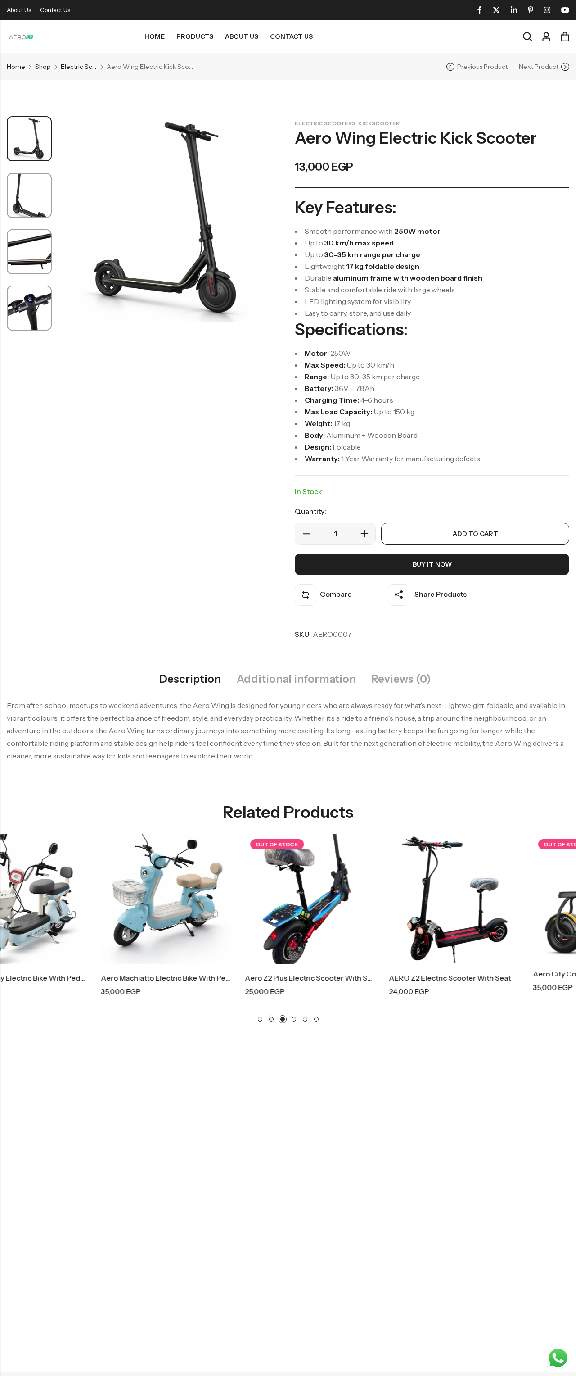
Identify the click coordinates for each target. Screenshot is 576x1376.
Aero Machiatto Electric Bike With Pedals (76, 977)
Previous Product (482, 67)
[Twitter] (496, 10)
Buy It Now (432, 564)
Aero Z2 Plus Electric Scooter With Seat (218, 977)
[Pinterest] (530, 10)
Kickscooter (379, 123)
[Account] (546, 36)
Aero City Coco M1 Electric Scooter (498, 973)
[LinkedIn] (514, 10)
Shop (43, 67)
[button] (260, 1019)
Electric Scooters (79, 67)
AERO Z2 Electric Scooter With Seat (356, 977)
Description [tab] (190, 679)
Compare (336, 594)
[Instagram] (547, 10)
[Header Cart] (564, 36)
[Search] (527, 36)
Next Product (538, 67)
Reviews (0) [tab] (401, 679)
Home (16, 67)
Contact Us (55, 10)
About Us (19, 10)
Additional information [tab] (296, 679)
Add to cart (475, 534)
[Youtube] (565, 10)
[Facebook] (479, 10)
